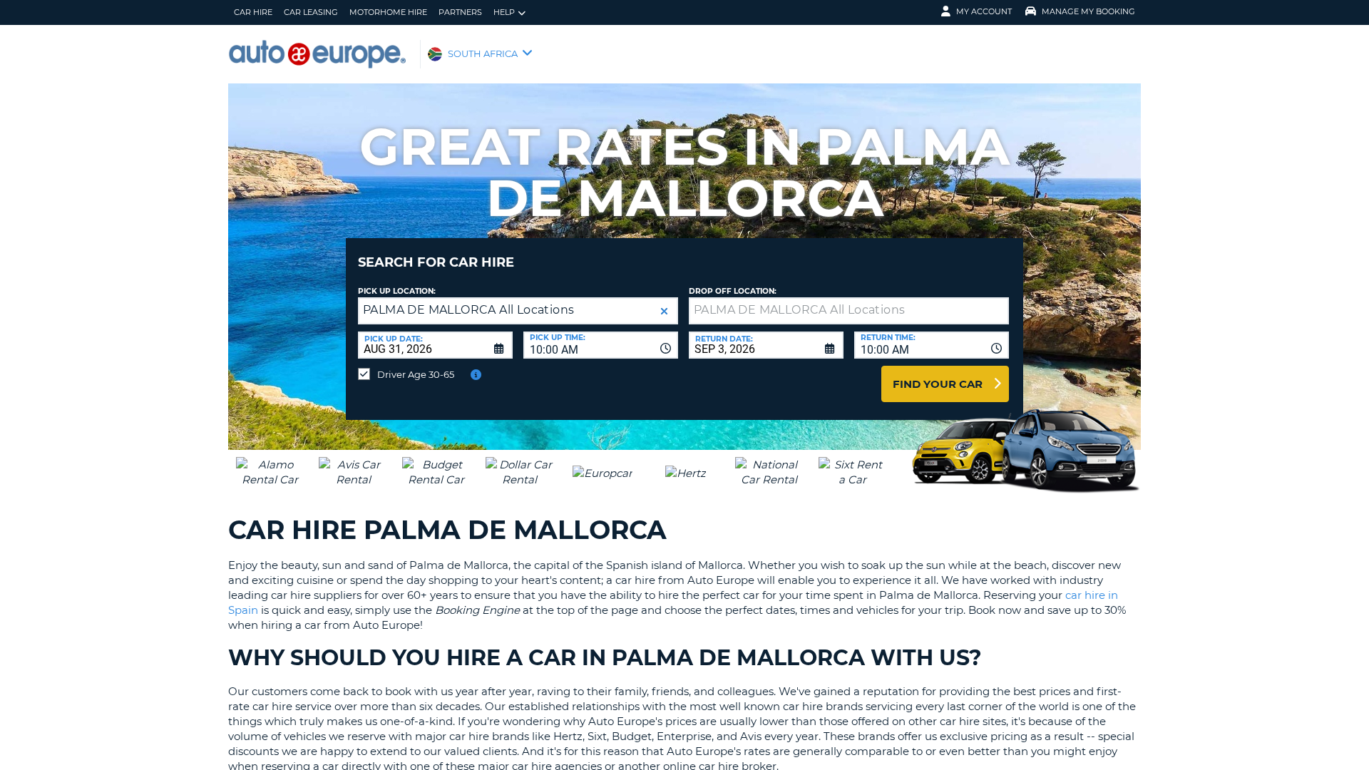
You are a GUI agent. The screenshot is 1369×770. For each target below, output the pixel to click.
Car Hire (253, 12)
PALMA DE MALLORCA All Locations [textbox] (468, 310)
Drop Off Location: (732, 291)
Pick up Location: (397, 291)
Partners (460, 12)
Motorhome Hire (388, 12)
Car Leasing (311, 12)
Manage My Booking (1088, 11)
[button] (664, 311)
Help (504, 12)
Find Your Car (938, 384)
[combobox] (601, 345)
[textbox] (849, 310)
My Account (984, 11)
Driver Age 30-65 (415, 374)
